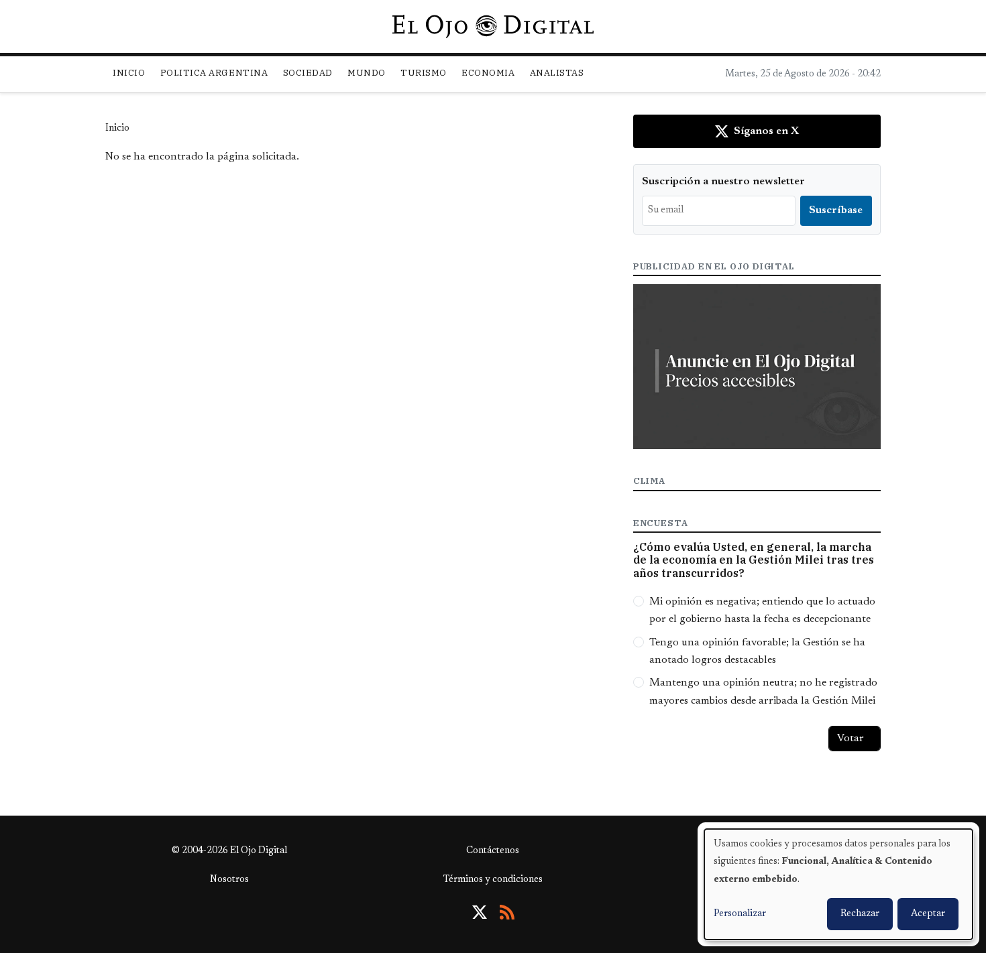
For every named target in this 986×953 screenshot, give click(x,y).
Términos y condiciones (493, 880)
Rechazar (859, 914)
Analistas (557, 72)
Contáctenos (492, 851)
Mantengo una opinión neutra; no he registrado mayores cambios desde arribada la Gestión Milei (763, 692)
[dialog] (838, 884)
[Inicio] (492, 26)
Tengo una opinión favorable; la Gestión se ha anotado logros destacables (757, 651)
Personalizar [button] (740, 914)
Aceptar (928, 914)
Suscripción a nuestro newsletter (723, 181)
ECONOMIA (487, 72)
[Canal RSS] (507, 912)
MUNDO (366, 72)
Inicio (129, 72)
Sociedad (308, 72)
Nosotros (229, 880)
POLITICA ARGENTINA (214, 72)
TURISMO (423, 72)
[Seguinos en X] (479, 912)
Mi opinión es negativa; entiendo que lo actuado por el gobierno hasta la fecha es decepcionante (762, 610)
